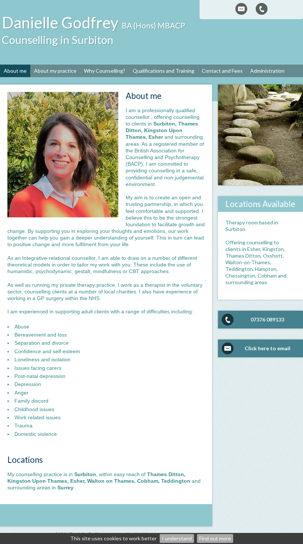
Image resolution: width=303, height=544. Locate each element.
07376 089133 (267, 319)
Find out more (215, 538)
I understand (177, 538)
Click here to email (267, 348)
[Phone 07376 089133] (261, 9)
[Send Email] (241, 9)
